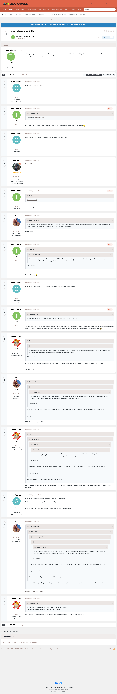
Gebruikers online (30, 14)
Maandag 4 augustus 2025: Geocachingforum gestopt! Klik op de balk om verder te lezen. (58, 24)
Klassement (42, 14)
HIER (59, 286)
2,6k (11, 66)
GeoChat (72, 9)
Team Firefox (10, 50)
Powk (16, 216)
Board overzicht (7, 9)
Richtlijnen (19, 14)
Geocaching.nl (32, 9)
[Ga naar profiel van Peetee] (16, 167)
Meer (79, 9)
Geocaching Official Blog (59, 9)
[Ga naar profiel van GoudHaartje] (16, 343)
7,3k (15, 176)
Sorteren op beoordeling (94, 74)
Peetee (16, 160)
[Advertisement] (56, 666)
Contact (63, 687)
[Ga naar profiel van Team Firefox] (13, 37)
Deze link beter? (30, 164)
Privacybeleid (55, 687)
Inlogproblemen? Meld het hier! (57, 14)
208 (17, 97)
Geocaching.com (44, 9)
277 (15, 231)
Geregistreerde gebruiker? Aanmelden (103, 3)
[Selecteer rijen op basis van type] (85, 75)
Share (98, 37)
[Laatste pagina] (17, 75)
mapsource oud (37, 85)
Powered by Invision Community (58, 691)
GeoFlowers (16, 82)
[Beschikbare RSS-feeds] (114, 649)
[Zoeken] (114, 9)
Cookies (70, 687)
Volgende (12, 74)
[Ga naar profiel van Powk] (16, 222)
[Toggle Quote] (28, 113)
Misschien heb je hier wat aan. (34, 591)
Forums (4, 14)
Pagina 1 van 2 (25, 74)
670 (17, 352)
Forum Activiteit (20, 9)
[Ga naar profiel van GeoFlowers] (16, 88)
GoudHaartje (16, 336)
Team (11, 14)
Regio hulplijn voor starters (77, 14)
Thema (46, 687)
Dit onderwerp (105, 9)
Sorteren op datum (108, 74)
